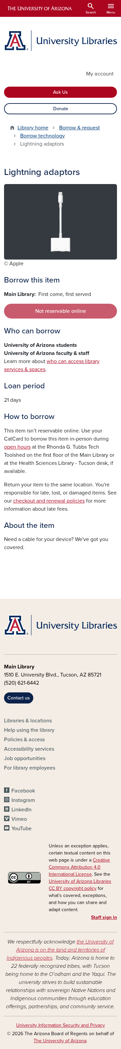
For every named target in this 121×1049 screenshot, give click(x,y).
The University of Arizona (60, 1041)
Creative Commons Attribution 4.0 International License (79, 867)
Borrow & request (79, 127)
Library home (32, 127)
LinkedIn (21, 809)
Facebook (23, 790)
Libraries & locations (28, 720)
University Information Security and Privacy (60, 1025)
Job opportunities (24, 758)
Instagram (23, 800)
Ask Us (60, 92)
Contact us (18, 698)
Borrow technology (42, 135)
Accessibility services (29, 749)
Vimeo (19, 819)
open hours (17, 447)
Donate (60, 109)
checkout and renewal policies (49, 501)
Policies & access (24, 739)
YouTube (21, 828)
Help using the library (29, 730)
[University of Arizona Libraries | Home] (60, 40)
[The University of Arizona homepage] (39, 8)
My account (100, 73)
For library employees (29, 768)
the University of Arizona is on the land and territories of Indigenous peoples (60, 949)
